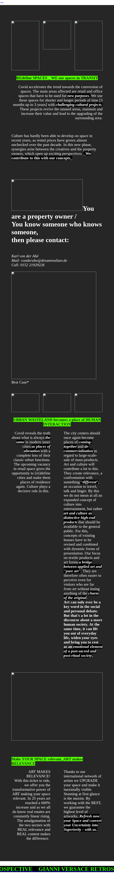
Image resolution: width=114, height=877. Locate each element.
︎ (2, 3)
